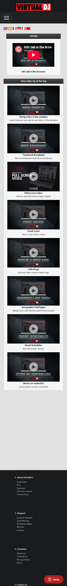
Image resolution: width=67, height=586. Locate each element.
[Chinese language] (28, 28)
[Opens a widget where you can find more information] (53, 579)
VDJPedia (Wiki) (24, 524)
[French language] (15, 28)
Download (22, 482)
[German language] (19, 28)
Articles (20, 527)
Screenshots (23, 494)
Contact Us (22, 556)
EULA (19, 563)
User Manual (23, 520)
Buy (19, 485)
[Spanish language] (10, 28)
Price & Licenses (24, 491)
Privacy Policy (23, 559)
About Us (21, 553)
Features (21, 488)
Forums (20, 530)
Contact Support (24, 517)
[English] (6, 28)
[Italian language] (24, 28)
